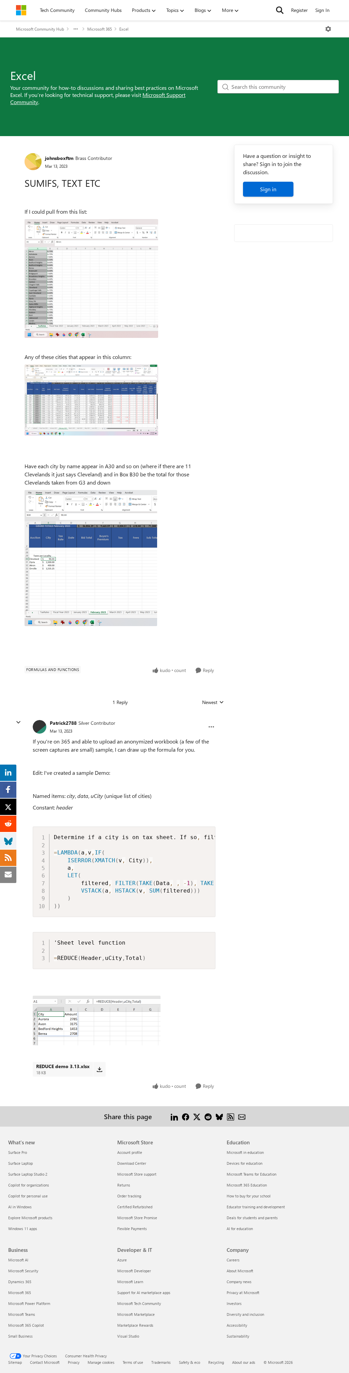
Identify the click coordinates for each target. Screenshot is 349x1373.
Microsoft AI (18, 1259)
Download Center (131, 1163)
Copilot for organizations (28, 1185)
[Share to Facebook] (185, 1116)
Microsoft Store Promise (137, 1217)
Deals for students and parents (252, 1217)
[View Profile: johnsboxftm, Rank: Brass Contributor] (33, 161)
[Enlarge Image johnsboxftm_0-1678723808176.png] (91, 278)
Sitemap (15, 1362)
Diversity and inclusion (245, 1314)
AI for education (240, 1228)
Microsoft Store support (136, 1174)
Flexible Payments (132, 1228)
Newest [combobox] (213, 702)
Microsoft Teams (21, 1314)
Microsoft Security (23, 1270)
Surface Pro (17, 1152)
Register (299, 10)
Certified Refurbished (134, 1206)
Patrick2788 (63, 723)
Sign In (322, 10)
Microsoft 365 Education (247, 1185)
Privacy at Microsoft (243, 1292)
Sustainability (238, 1336)
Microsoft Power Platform (29, 1303)
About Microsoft (240, 1270)
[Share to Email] (241, 1116)
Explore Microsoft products (30, 1217)
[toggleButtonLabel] (328, 29)
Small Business (20, 1336)
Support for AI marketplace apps (143, 1292)
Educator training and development (256, 1206)
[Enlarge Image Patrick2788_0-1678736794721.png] (97, 1020)
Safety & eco (189, 1362)
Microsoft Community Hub (40, 29)
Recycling (216, 1362)
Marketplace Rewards (135, 1325)
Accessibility (237, 1325)
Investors (234, 1303)
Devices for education (244, 1163)
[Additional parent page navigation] (76, 29)
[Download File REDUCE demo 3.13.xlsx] (99, 1069)
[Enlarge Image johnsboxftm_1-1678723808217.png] (91, 399)
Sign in (268, 189)
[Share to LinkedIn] (174, 1116)
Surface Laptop (20, 1163)
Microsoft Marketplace (136, 1314)
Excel (123, 29)
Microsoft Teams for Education (251, 1174)
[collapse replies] (18, 722)
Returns (123, 1185)
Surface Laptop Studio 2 (27, 1174)
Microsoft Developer (134, 1270)
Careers (233, 1259)
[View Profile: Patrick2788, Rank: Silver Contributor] (39, 727)
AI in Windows (20, 1206)
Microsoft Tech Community (139, 1303)
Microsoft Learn (130, 1281)
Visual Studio (128, 1336)
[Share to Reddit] (208, 1116)
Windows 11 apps (22, 1228)
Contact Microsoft (45, 1362)
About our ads (243, 1362)
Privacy (73, 1362)
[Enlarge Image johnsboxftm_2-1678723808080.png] (91, 558)
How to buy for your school (249, 1195)
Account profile (129, 1152)
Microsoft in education (245, 1152)
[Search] (280, 10)
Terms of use (133, 1362)
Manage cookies (101, 1362)
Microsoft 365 (99, 29)
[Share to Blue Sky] (219, 1116)
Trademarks (161, 1362)
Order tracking (129, 1195)
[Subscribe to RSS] (230, 1116)
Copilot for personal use (28, 1195)
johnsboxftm (59, 158)
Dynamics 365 (19, 1281)
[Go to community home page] (21, 10)
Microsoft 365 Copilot (26, 1325)
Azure (122, 1259)
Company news (239, 1281)
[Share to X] (196, 1116)
